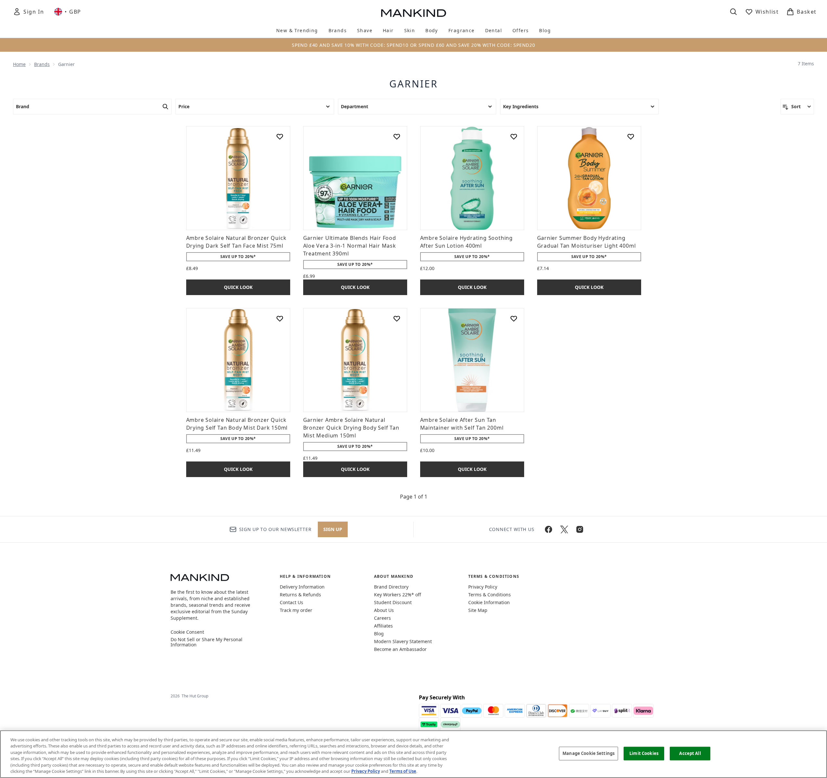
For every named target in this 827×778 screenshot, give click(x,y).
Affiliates (383, 626)
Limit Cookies (643, 753)
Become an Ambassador (400, 649)
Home (19, 64)
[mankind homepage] (413, 12)
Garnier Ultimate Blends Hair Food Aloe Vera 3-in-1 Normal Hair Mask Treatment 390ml (349, 245)
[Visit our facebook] (548, 529)
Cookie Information (489, 602)
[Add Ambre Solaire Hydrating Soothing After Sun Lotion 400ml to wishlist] (514, 136)
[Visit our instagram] (580, 529)
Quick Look (238, 287)
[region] (413, 754)
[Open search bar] (733, 12)
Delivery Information (302, 587)
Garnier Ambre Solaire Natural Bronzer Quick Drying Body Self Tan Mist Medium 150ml (351, 427)
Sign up (332, 529)
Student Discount (393, 602)
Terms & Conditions (489, 594)
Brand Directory (391, 587)
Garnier (413, 84)
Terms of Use (402, 771)
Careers (382, 618)
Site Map (477, 610)
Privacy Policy (482, 587)
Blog (379, 633)
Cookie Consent (187, 632)
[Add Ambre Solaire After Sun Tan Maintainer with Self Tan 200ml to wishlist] (514, 318)
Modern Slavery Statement (403, 641)
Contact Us (291, 602)
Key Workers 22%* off (397, 594)
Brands (42, 64)
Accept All (690, 753)
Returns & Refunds (300, 594)
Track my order (296, 610)
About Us (384, 610)
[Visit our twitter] (564, 529)
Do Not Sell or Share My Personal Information (206, 642)
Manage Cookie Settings (588, 753)
